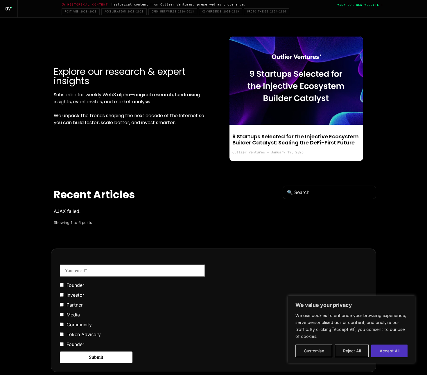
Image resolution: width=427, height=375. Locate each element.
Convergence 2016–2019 (220, 11)
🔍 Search (298, 192)
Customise (314, 350)
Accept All (389, 350)
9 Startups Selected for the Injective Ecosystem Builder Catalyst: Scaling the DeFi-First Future (295, 139)
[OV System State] (9, 8)
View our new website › (360, 4)
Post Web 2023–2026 (80, 11)
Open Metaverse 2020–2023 (173, 11)
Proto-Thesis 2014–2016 (266, 11)
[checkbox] (132, 314)
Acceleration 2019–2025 (124, 11)
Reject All (352, 350)
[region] (351, 329)
